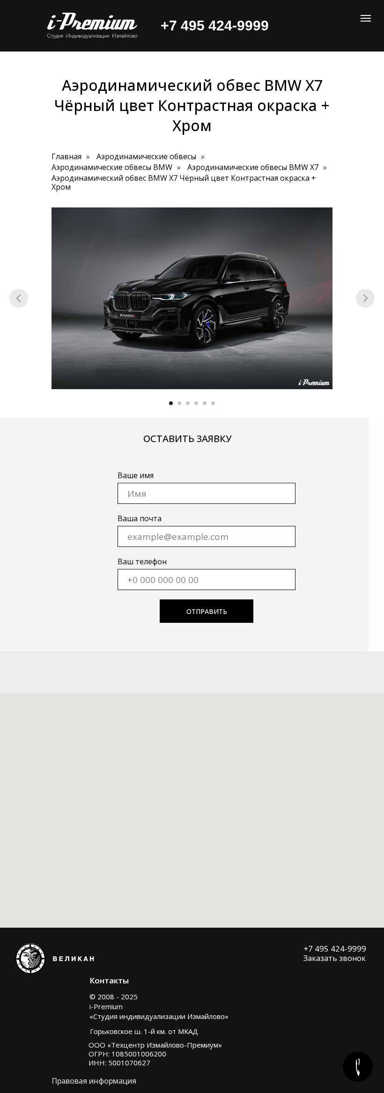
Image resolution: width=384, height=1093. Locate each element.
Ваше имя (136, 475)
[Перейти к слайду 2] (179, 403)
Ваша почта (140, 518)
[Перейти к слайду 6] (213, 403)
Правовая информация (94, 1081)
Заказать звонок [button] (334, 958)
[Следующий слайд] (365, 298)
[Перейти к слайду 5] (205, 403)
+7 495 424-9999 (334, 948)
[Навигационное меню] (366, 18)
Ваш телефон (142, 561)
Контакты (109, 980)
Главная (66, 156)
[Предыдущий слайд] (18, 298)
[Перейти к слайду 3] (188, 403)
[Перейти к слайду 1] (171, 403)
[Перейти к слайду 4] (196, 403)
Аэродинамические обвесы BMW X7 (252, 167)
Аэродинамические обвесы (146, 156)
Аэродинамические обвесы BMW (112, 167)
